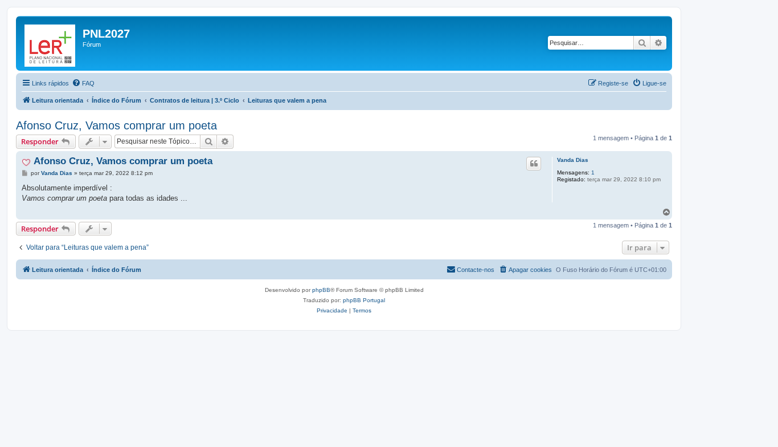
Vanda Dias (572, 160)
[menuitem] (83, 83)
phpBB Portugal (364, 300)
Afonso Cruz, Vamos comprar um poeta (116, 125)
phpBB (321, 290)
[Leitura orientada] (51, 43)
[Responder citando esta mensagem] (533, 163)
